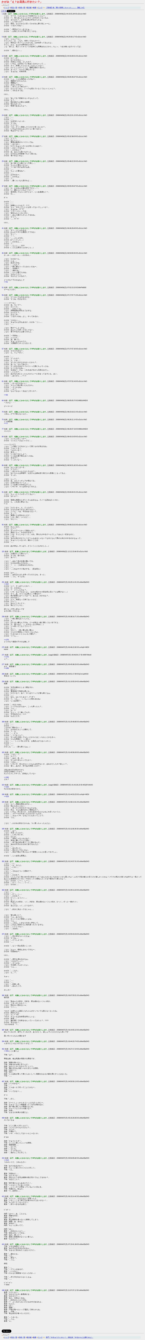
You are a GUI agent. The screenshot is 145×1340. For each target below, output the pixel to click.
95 (3, 525)
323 (3, 785)
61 (3, 381)
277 (3, 664)
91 (3, 492)
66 (3, 400)
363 (3, 890)
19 (3, 77)
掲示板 (29, 8)
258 (3, 616)
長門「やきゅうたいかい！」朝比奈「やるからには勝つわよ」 (69, 1337)
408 (3, 1118)
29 (3, 161)
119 (3, 551)
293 (3, 681)
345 (3, 829)
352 (3, 861)
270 (3, 647)
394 (3, 1041)
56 (3, 295)
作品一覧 (13, 8)
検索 (34, 8)
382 (3, 995)
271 (3, 655)
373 (3, 934)
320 (3, 752)
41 (3, 228)
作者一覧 (21, 8)
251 (3, 582)
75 (3, 419)
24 (3, 115)
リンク (40, 8)
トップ (6, 8)
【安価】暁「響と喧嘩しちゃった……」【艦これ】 (65, 8)
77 (3, 429)
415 (3, 1158)
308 (3, 722)
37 (3, 186)
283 (3, 674)
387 (3, 1030)
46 (3, 253)
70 (3, 412)
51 (3, 287)
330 (3, 794)
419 (3, 1196)
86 (3, 465)
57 (3, 349)
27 (3, 136)
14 (3, 56)
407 (3, 1081)
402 (3, 1049)
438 (3, 1290)
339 (3, 802)
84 (3, 437)
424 (3, 1244)
